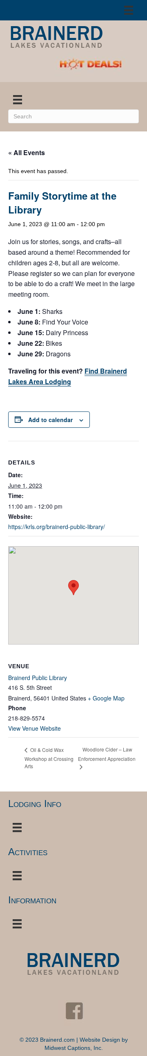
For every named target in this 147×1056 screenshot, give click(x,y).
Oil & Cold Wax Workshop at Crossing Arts (49, 757)
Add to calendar (50, 419)
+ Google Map (106, 698)
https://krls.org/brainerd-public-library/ (56, 526)
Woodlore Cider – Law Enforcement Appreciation (107, 754)
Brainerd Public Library (37, 678)
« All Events (26, 152)
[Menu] (128, 10)
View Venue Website (34, 728)
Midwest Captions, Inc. (74, 1048)
